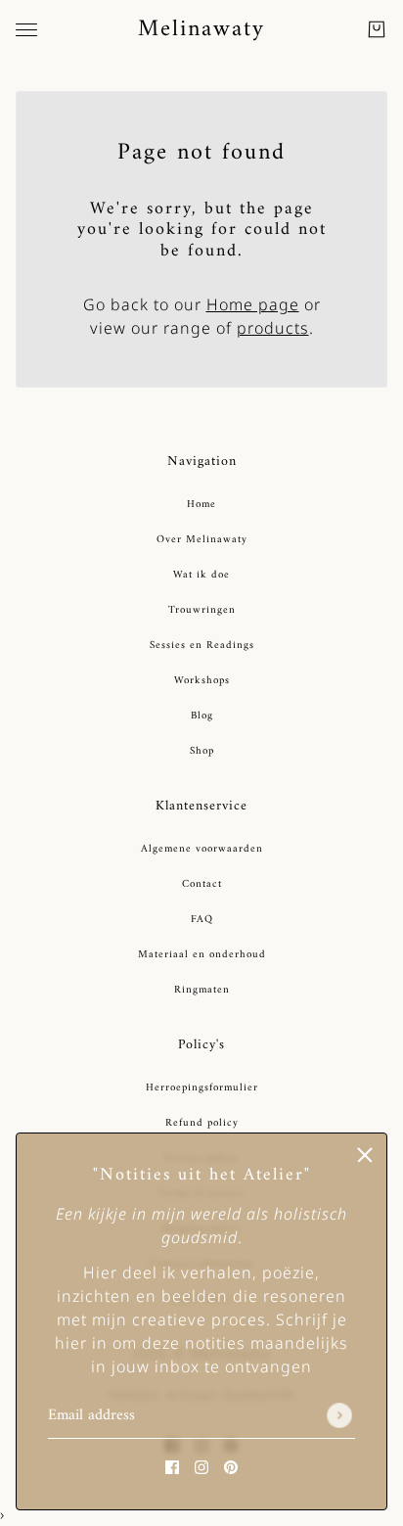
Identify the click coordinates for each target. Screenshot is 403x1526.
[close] (365, 1155)
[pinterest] (231, 1466)
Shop (202, 751)
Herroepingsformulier (202, 1088)
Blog (202, 716)
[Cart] (376, 29)
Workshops (202, 680)
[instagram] (201, 1466)
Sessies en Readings (202, 645)
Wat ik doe (201, 575)
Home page (252, 304)
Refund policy (202, 1123)
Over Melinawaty (202, 540)
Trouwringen (202, 610)
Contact (202, 884)
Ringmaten (202, 990)
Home (201, 504)
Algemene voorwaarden (202, 849)
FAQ (202, 919)
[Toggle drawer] (26, 29)
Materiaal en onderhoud (202, 955)
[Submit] (339, 1416)
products (273, 328)
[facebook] (172, 1466)
